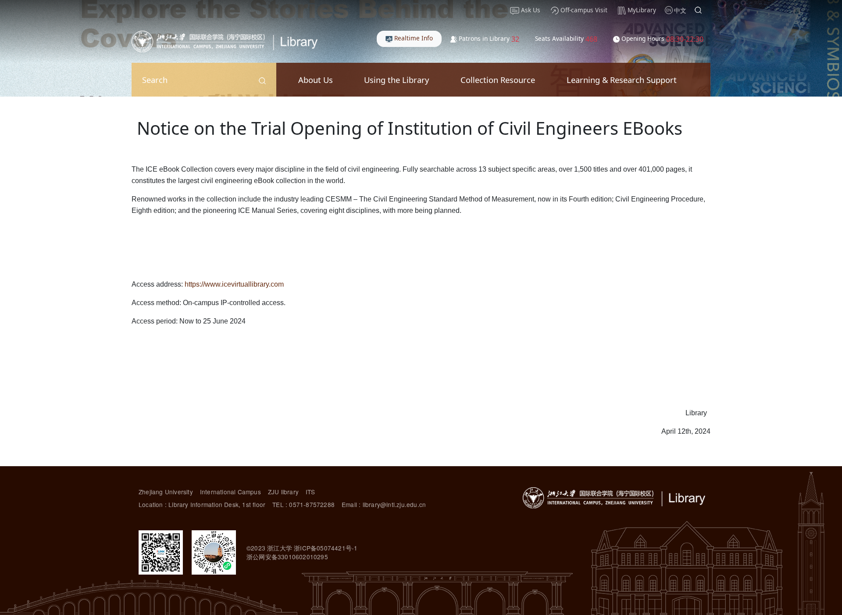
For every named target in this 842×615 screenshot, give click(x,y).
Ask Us (529, 10)
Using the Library (396, 79)
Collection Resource (497, 79)
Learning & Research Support (622, 79)
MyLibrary (641, 10)
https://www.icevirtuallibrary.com (234, 284)
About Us (315, 79)
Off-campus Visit (583, 10)
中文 (680, 10)
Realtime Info (412, 38)
